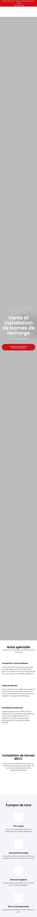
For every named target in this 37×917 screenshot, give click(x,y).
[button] (33, 11)
